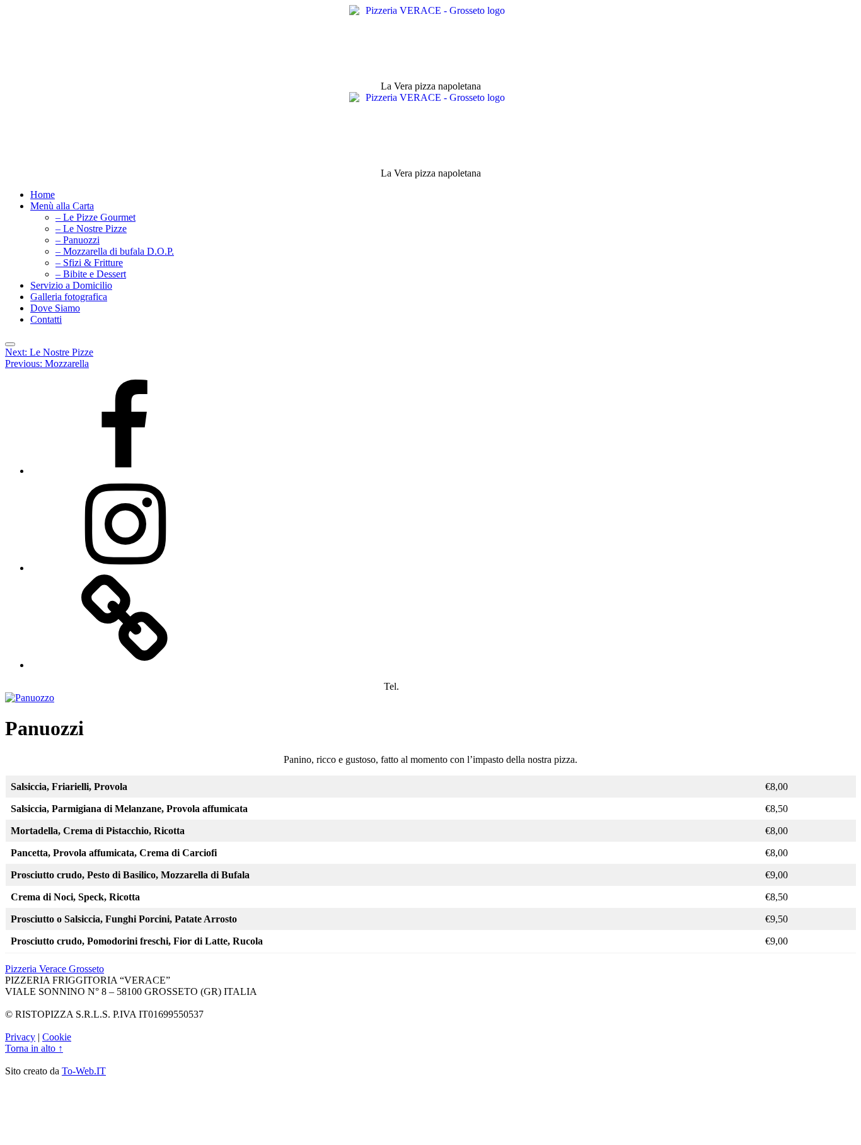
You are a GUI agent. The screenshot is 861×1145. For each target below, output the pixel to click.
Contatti (46, 319)
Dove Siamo (55, 308)
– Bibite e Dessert (90, 274)
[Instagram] (124, 567)
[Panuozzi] (29, 697)
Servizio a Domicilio (71, 285)
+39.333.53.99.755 (440, 686)
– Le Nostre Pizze (91, 228)
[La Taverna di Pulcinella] (124, 665)
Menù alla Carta (62, 206)
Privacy (20, 1037)
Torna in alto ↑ (34, 1048)
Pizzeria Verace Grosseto (54, 968)
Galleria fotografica (68, 296)
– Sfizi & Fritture (89, 262)
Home (42, 194)
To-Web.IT (84, 1071)
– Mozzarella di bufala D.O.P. (114, 251)
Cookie (56, 1037)
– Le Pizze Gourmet (95, 217)
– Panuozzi (77, 240)
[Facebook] (124, 470)
